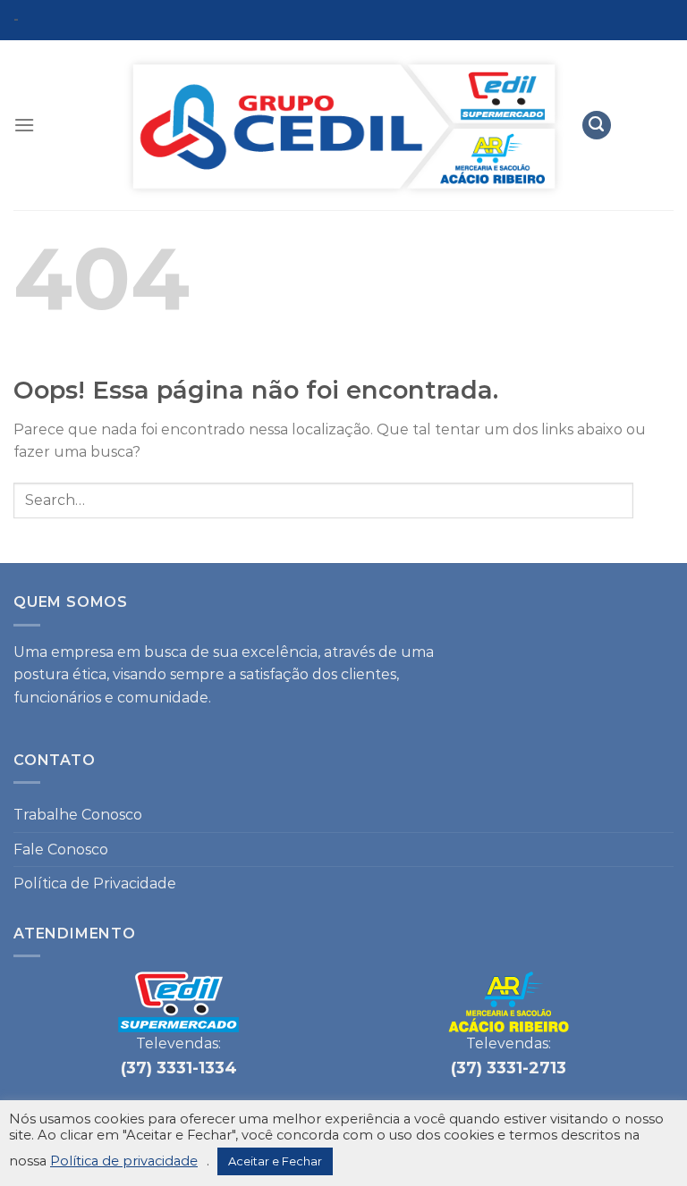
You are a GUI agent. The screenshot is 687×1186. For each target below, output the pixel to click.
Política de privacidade (124, 1161)
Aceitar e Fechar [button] (275, 1161)
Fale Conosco (60, 849)
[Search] (596, 125)
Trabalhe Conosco (77, 814)
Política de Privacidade (94, 883)
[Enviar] (653, 500)
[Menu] (24, 125)
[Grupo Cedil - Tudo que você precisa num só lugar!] (343, 125)
